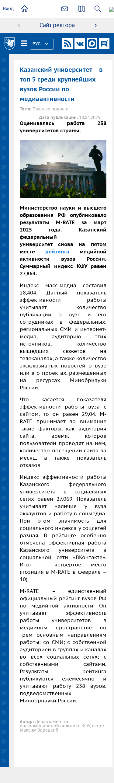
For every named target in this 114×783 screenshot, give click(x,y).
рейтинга (57, 251)
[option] (57, 25)
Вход (8, 8)
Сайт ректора (57, 25)
